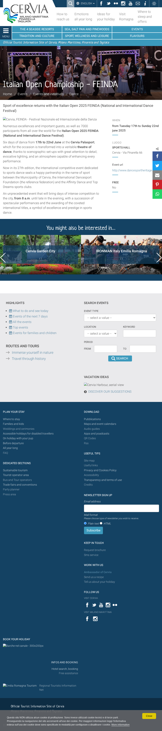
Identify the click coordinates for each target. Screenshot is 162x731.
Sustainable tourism (15, 470)
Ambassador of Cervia (98, 572)
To (124, 348)
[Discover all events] (10, 327)
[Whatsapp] (157, 194)
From (87, 348)
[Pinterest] (157, 184)
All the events (21, 322)
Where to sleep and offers (145, 16)
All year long (10, 448)
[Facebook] (157, 156)
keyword (129, 326)
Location (90, 326)
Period (88, 342)
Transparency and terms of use (103, 480)
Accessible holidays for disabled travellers (28, 433)
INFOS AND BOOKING (64, 662)
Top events (20, 327)
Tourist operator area (16, 475)
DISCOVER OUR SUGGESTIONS (109, 391)
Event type (91, 311)
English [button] (86, 3)
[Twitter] (157, 165)
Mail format (111, 516)
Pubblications (92, 419)
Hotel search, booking (65, 669)
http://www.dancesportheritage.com (135, 170)
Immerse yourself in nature (32, 353)
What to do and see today (30, 311)
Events (22, 94)
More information (120, 724)
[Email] (157, 175)
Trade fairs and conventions (20, 484)
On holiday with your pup (18, 438)
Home (7, 94)
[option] (40, 254)
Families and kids (13, 424)
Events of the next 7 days (30, 316)
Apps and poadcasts (96, 433)
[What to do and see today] (11, 316)
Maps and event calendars (100, 424)
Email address (92, 501)
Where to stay (11, 419)
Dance (74, 94)
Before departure (13, 443)
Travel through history (29, 359)
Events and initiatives (48, 94)
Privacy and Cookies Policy (100, 470)
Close (149, 716)
